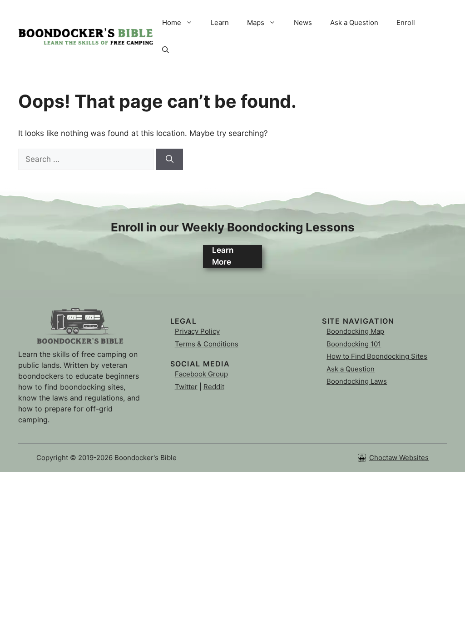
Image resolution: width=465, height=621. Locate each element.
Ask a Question (354, 22)
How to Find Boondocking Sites (376, 356)
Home (171, 22)
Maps (255, 22)
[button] (165, 50)
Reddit (213, 386)
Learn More (222, 255)
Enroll (405, 22)
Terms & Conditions (206, 344)
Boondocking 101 (353, 344)
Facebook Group (201, 374)
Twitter (186, 386)
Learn (220, 22)
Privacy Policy (197, 331)
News (303, 22)
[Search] (169, 159)
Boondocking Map (355, 331)
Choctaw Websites (399, 457)
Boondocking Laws (356, 381)
